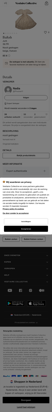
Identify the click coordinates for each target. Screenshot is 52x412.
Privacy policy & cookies (13, 208)
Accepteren (26, 229)
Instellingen (26, 221)
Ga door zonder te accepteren (16, 213)
